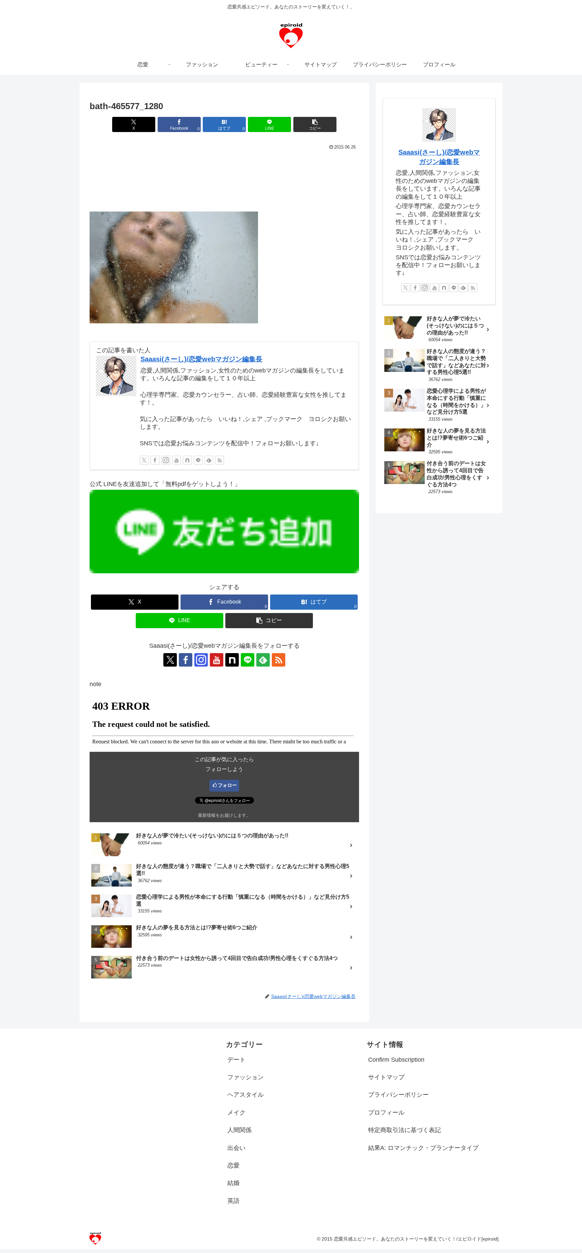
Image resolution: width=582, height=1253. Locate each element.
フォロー (227, 785)
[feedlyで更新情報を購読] (208, 460)
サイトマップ (386, 1077)
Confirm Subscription (396, 1059)
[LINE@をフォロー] (198, 460)
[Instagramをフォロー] (165, 460)
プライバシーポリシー (398, 1094)
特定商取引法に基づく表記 (404, 1130)
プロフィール (386, 1112)
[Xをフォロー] (144, 460)
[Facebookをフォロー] (155, 460)
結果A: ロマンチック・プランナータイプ (423, 1148)
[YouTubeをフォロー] (176, 460)
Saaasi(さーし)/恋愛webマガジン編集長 (201, 359)
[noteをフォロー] (187, 460)
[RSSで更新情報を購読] (219, 460)
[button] (314, 124)
